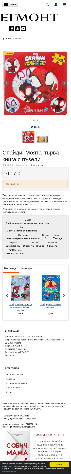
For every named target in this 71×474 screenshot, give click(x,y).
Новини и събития (13, 346)
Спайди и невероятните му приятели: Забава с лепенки (20, 307)
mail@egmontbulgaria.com (15, 427)
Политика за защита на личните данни (23, 337)
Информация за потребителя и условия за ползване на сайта (34, 340)
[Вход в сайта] (56, 4)
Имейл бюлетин (13, 388)
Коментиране (37, 165)
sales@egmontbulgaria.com (15, 418)
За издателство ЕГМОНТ (17, 352)
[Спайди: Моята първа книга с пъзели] (35, 83)
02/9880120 (31, 424)
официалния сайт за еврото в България (21, 409)
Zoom (37, 127)
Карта (33, 418)
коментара (21, 165)
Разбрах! (59, 464)
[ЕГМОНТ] (29, 16)
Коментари (26, 268)
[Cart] (64, 4)
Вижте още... (11, 268)
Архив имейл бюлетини (16, 349)
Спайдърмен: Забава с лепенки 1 (50, 305)
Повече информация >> (10, 471)
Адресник (10, 379)
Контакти (9, 355)
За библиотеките (13, 343)
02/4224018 (23, 416)
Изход (9, 392)
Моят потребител (14, 374)
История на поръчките (16, 383)
